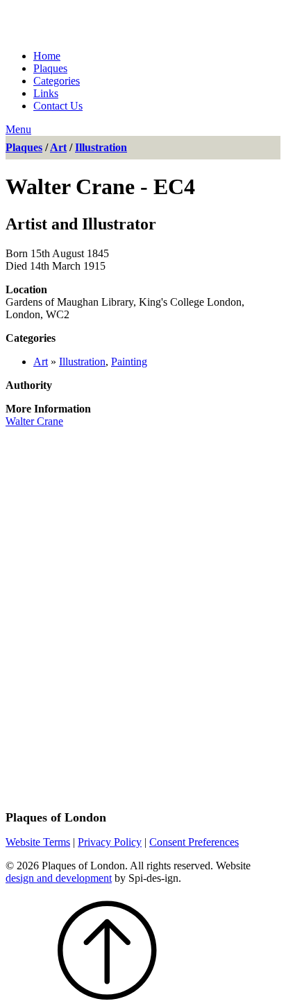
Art (58, 147)
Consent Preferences (194, 842)
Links (45, 93)
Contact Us (58, 106)
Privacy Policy (110, 842)
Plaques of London (131, 21)
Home (46, 56)
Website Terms (38, 842)
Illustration (101, 147)
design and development (59, 878)
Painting (129, 361)
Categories (56, 81)
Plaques (50, 68)
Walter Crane (34, 421)
